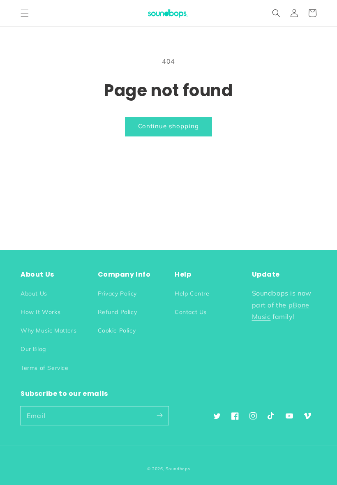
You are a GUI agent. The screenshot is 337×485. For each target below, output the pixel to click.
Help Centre (192, 293)
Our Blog (33, 349)
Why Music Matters (48, 330)
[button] (25, 13)
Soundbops (178, 468)
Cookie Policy (117, 330)
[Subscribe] (159, 415)
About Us (34, 293)
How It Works (40, 312)
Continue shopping (168, 126)
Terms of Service (45, 368)
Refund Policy (117, 312)
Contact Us (191, 312)
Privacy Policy (117, 293)
